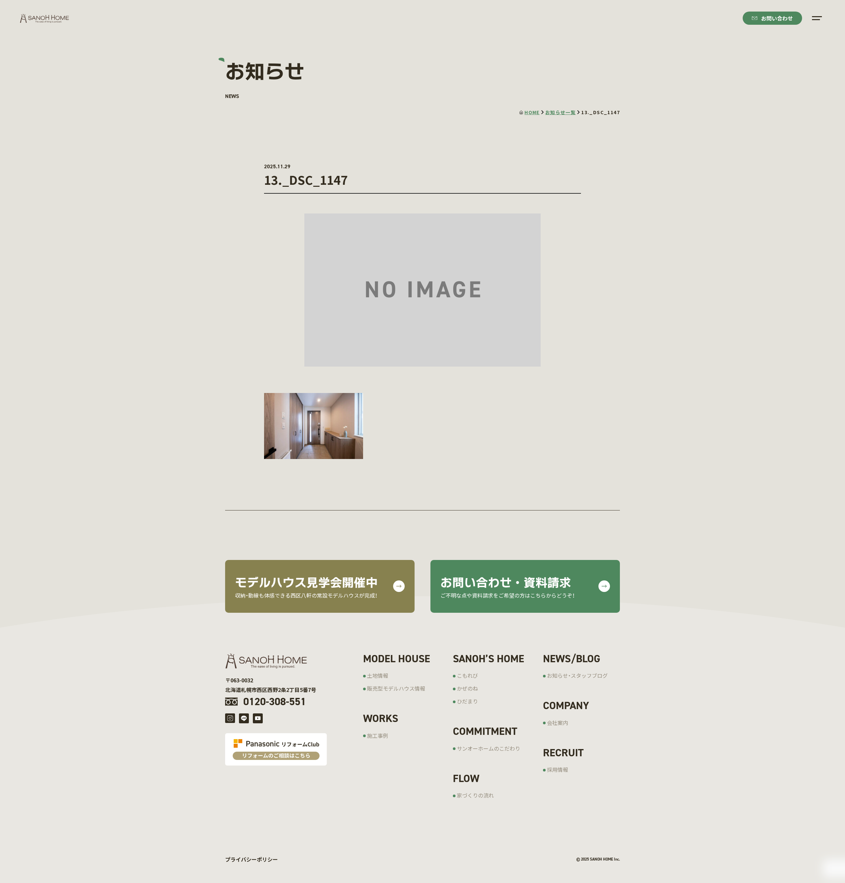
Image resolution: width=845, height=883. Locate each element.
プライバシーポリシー (251, 859)
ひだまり (467, 701)
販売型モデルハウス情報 (396, 688)
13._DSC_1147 (600, 112)
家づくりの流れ (475, 795)
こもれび (467, 675)
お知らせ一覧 (560, 112)
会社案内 (557, 723)
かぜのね (467, 688)
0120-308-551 (274, 701)
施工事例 (377, 735)
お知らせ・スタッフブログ (577, 675)
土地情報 (377, 675)
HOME (532, 112)
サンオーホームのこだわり (488, 748)
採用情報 (557, 769)
